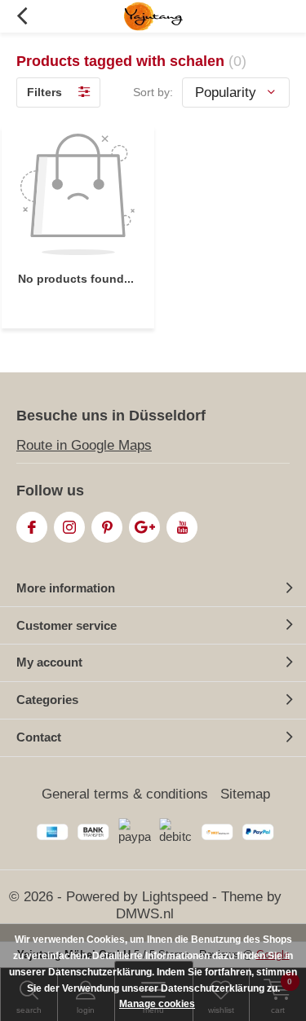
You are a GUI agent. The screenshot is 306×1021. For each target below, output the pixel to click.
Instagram (69, 527)
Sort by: (153, 92)
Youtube (181, 527)
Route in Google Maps (84, 445)
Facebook (31, 527)
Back (21, 16)
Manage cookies (157, 1004)
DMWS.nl (145, 914)
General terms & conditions (125, 794)
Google (144, 527)
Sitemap (245, 794)
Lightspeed (175, 896)
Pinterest (106, 527)
